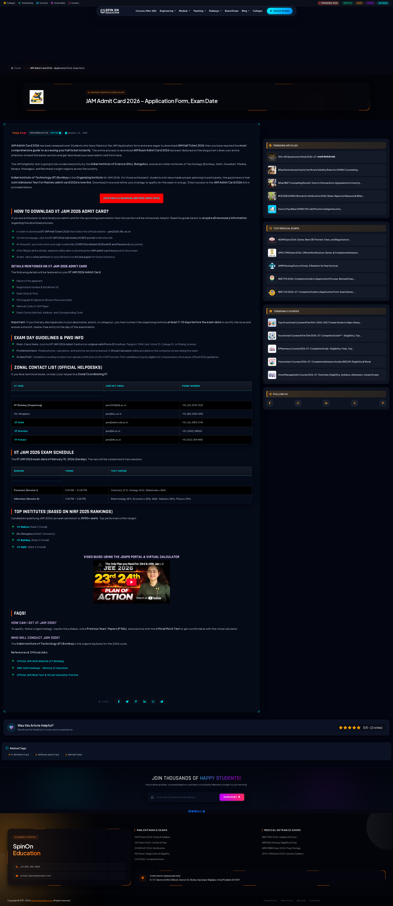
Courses (44, 3)
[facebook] (270, 403)
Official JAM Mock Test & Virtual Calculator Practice (47, 675)
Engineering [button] (167, 11)
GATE (359, 3)
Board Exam (231, 11)
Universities (59, 3)
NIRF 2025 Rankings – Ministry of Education (42, 668)
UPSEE (370, 3)
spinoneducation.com (42, 900)
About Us (301, 900)
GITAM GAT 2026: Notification (150, 848)
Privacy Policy (270, 900)
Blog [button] (245, 11)
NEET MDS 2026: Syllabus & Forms (279, 837)
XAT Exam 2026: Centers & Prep (151, 842)
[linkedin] (326, 403)
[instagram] (298, 403)
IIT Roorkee (21, 431)
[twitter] (354, 403)
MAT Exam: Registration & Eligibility (152, 853)
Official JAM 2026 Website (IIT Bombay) (40, 661)
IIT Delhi (19, 422)
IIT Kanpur (21, 439)
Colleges (11, 3)
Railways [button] (214, 11)
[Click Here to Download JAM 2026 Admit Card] (132, 198)
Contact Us (314, 900)
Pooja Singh (20, 133)
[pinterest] (383, 403)
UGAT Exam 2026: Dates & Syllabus (152, 837)
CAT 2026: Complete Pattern (149, 859)
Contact (75, 3)
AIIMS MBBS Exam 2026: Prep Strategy (281, 848)
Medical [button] (183, 11)
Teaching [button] (198, 11)
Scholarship (27, 3)
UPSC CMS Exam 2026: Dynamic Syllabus (283, 853)
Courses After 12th (146, 11)
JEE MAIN (383, 3)
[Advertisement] (196, 38)
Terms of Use (287, 900)
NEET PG (348, 3)
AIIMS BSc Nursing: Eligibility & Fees (279, 842)
